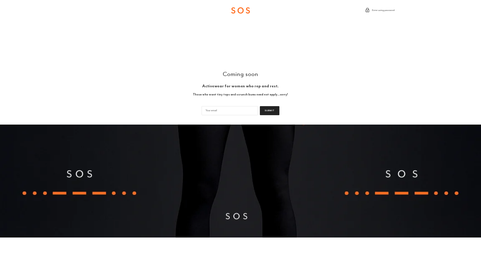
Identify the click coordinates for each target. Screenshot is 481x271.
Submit (269, 110)
